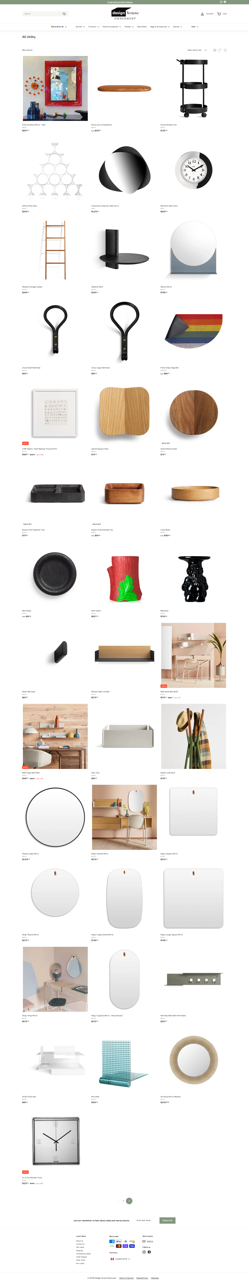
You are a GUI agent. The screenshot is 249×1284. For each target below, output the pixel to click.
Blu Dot (79, 27)
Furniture (92, 27)
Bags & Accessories (159, 27)
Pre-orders (80, 1263)
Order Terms (80, 1260)
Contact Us (80, 1244)
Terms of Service (126, 1278)
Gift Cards (80, 1247)
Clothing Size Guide (83, 1254)
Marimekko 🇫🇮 (57, 27)
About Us (79, 1241)
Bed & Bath (142, 27)
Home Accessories (111, 27)
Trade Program (81, 1257)
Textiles (128, 27)
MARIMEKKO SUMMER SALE (120, 2)
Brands (176, 27)
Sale (194, 27)
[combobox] (45, 13)
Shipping (79, 1251)
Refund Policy (142, 1278)
